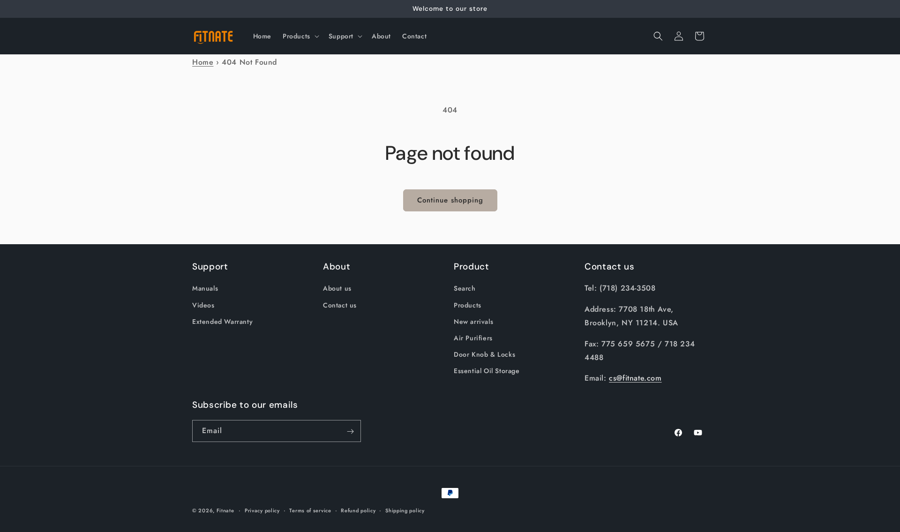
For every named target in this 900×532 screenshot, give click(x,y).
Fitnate (225, 510)
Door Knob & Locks (484, 354)
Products (467, 305)
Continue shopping (450, 200)
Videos (203, 305)
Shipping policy (405, 510)
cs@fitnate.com (635, 378)
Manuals (205, 288)
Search (465, 288)
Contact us (340, 305)
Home (202, 62)
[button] (300, 36)
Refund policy (358, 510)
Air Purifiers (473, 338)
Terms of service (310, 510)
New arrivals (473, 321)
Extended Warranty (222, 321)
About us (337, 288)
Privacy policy (262, 510)
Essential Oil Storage (487, 370)
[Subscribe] (350, 431)
